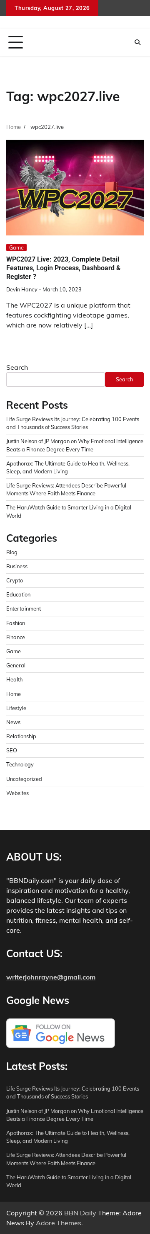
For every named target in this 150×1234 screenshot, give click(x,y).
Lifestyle (16, 708)
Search (17, 367)
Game (16, 247)
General (15, 665)
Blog (12, 552)
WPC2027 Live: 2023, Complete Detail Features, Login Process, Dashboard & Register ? (63, 268)
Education (18, 594)
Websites (17, 793)
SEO (11, 750)
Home (13, 694)
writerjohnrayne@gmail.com (50, 977)
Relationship (21, 736)
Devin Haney (22, 289)
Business (17, 566)
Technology (20, 764)
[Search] (137, 42)
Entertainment (23, 608)
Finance (15, 637)
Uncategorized (24, 779)
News (13, 722)
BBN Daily (80, 1213)
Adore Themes (58, 1223)
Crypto (14, 580)
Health (14, 679)
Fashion (15, 623)
